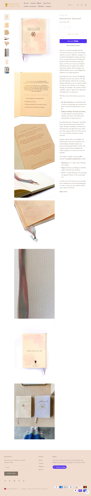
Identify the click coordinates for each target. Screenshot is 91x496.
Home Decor (47, 3)
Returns (41, 469)
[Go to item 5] (6, 44)
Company (48, 6)
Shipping (41, 466)
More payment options (73, 45)
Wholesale (41, 6)
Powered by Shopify (41, 488)
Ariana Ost (64, 15)
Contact (41, 463)
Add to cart (73, 34)
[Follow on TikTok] (24, 481)
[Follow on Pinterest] (19, 481)
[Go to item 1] (6, 17)
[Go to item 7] (6, 61)
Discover (26, 3)
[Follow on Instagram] (14, 481)
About (40, 460)
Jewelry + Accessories (30, 6)
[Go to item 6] (6, 52)
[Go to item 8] (6, 70)
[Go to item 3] (6, 32)
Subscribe (11, 473)
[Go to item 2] (6, 24)
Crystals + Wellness (36, 3)
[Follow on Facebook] (5, 481)
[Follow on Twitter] (10, 481)
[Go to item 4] (6, 38)
